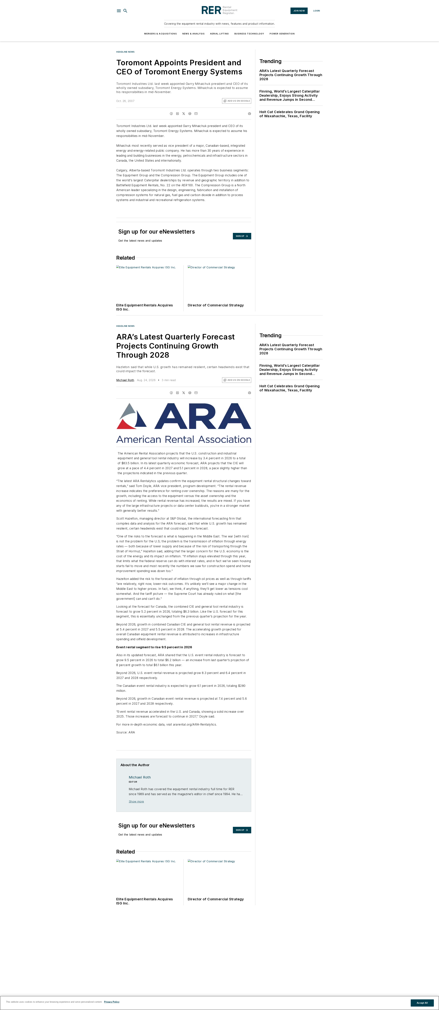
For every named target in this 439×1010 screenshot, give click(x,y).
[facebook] (171, 113)
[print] (249, 113)
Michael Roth (125, 380)
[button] (118, 10)
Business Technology (249, 33)
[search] (125, 10)
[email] (196, 113)
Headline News (125, 52)
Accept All (422, 1003)
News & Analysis (193, 33)
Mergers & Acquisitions (160, 33)
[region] (219, 1003)
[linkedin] (177, 113)
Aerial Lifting (219, 33)
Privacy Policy (111, 1002)
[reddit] (190, 113)
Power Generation (282, 33)
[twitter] (183, 113)
